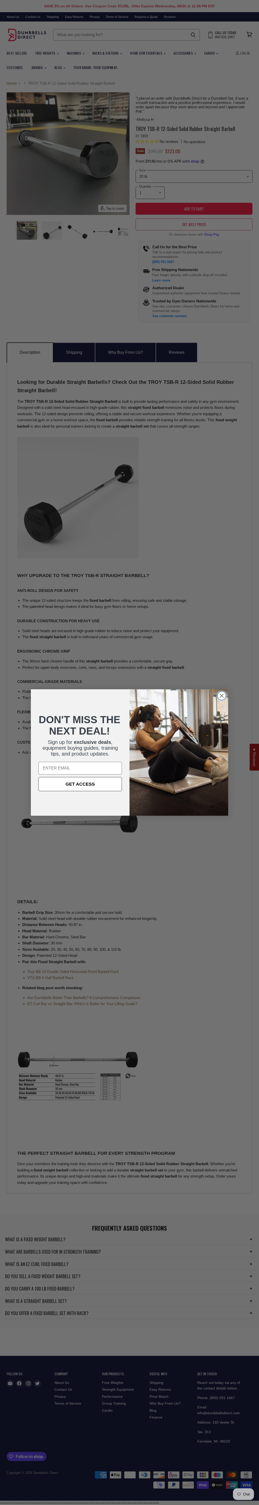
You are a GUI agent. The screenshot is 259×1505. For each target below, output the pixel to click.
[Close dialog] (221, 695)
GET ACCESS (80, 784)
